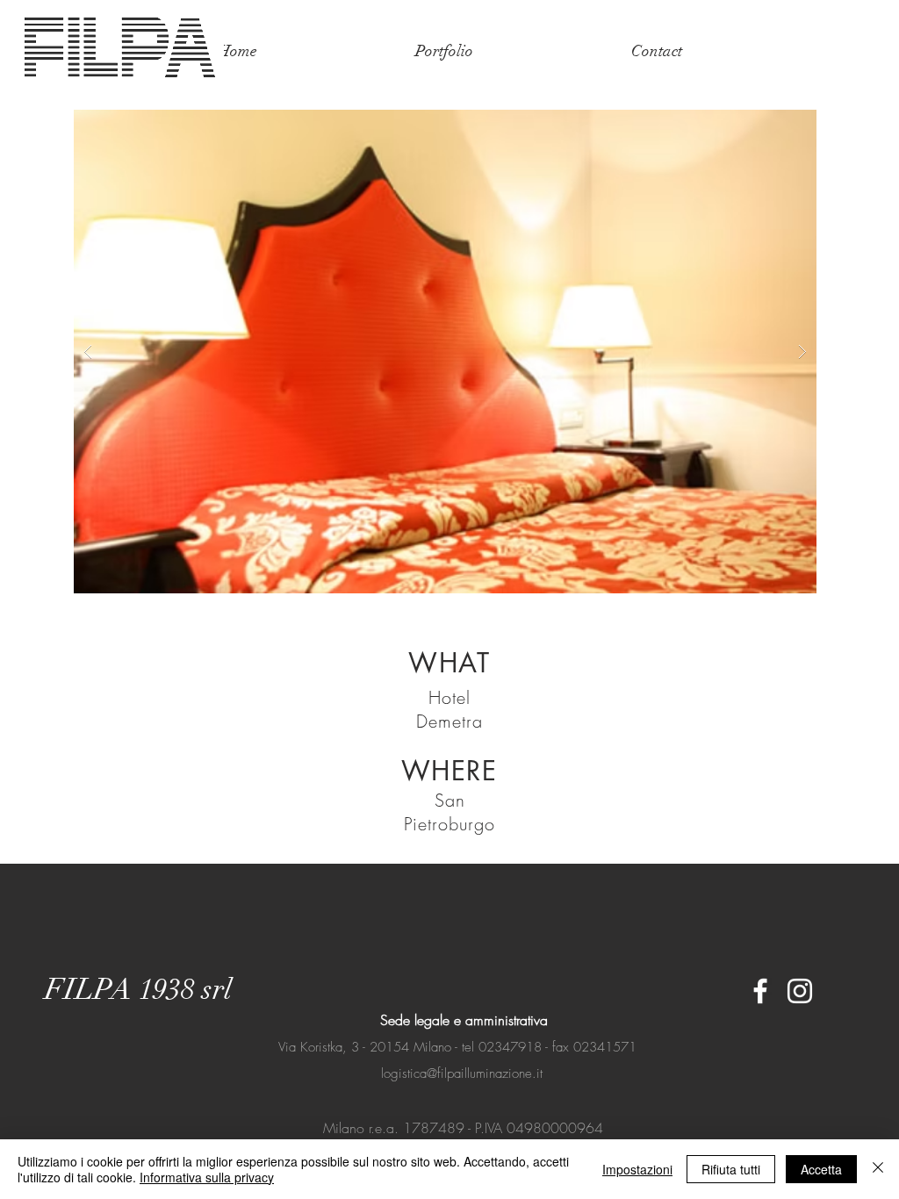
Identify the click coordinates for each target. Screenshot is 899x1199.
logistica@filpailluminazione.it (462, 1073)
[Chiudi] (877, 1169)
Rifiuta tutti (730, 1169)
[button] (445, 351)
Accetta (821, 1169)
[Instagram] (799, 991)
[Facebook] (760, 991)
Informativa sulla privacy (207, 1177)
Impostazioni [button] (637, 1169)
